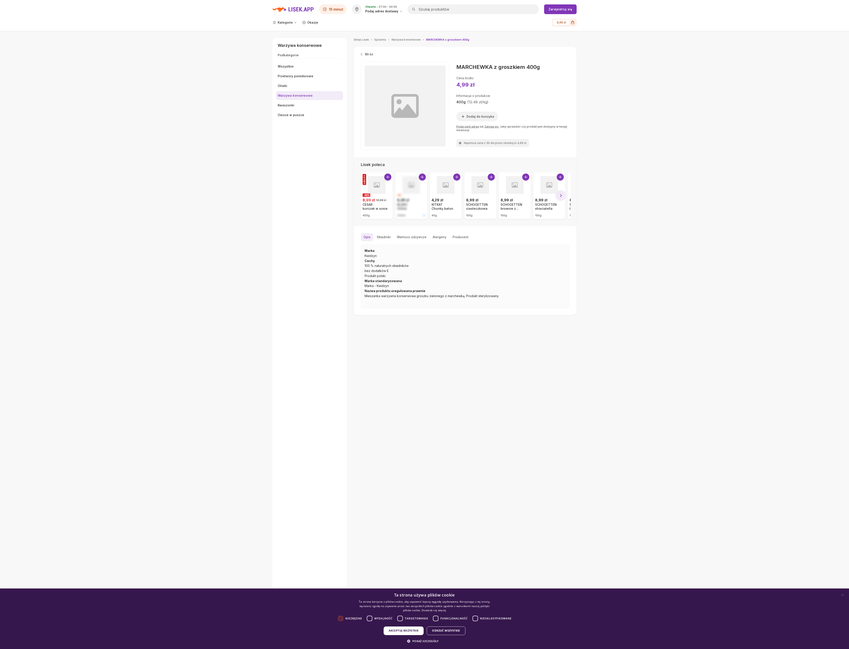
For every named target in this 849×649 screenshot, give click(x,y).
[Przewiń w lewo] (369, 195)
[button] (424, 641)
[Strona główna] (293, 9)
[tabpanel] (465, 276)
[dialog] (424, 619)
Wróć (369, 54)
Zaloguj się (491, 126)
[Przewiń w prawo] (560, 195)
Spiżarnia (380, 39)
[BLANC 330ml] (411, 195)
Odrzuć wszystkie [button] (446, 630)
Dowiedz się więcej (434, 610)
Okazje (312, 22)
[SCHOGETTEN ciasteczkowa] (480, 195)
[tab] (367, 237)
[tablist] (465, 237)
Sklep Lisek (361, 39)
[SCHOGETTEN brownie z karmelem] (515, 195)
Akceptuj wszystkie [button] (404, 630)
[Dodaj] (387, 177)
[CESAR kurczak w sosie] (377, 195)
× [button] (842, 595)
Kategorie (285, 22)
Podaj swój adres (467, 126)
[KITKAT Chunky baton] (446, 195)
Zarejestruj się (560, 9)
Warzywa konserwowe (406, 39)
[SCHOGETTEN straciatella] (549, 195)
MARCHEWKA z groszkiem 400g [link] (447, 39)
